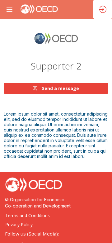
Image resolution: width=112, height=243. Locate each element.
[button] (9, 9)
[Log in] (102, 9)
